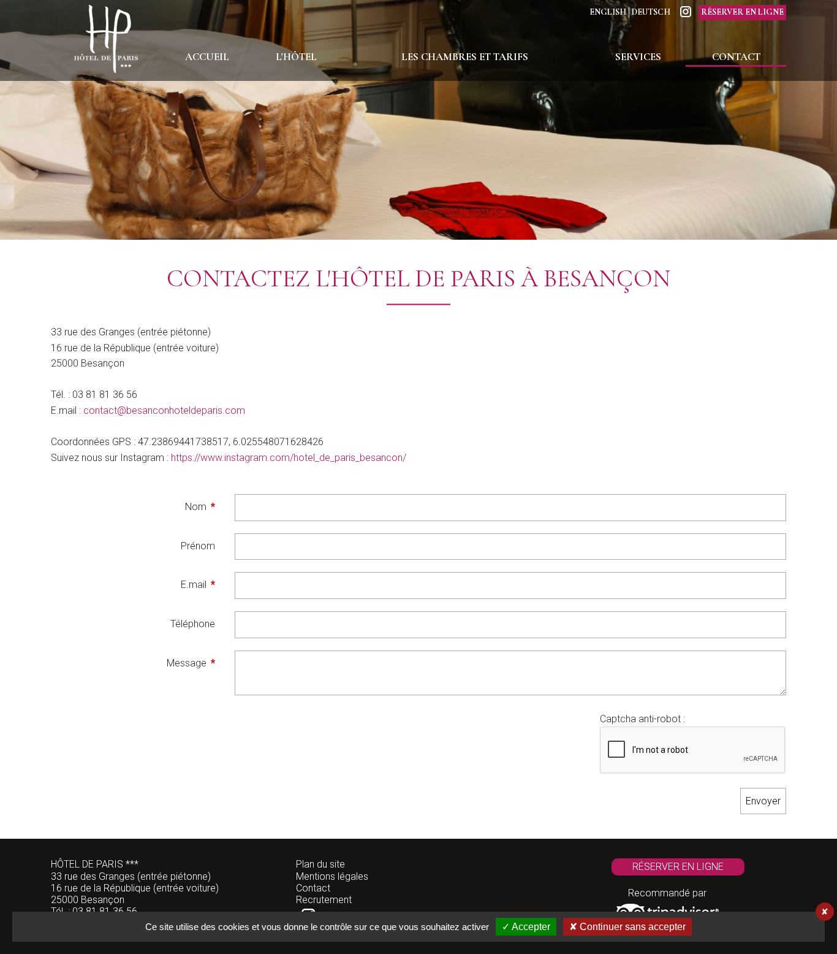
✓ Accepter (526, 927)
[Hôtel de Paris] (106, 40)
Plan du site (320, 864)
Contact (313, 888)
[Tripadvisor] (667, 910)
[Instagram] (685, 11)
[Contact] (418, 121)
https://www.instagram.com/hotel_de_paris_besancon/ (288, 458)
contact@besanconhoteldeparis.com (164, 410)
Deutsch (651, 12)
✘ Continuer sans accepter (627, 927)
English (607, 12)
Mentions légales (332, 876)
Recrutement (324, 900)
